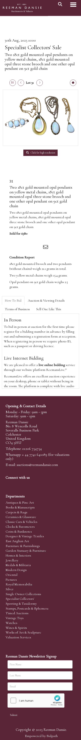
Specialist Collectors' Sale (33, 47)
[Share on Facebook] (14, 248)
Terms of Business (17, 309)
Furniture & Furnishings (23, 546)
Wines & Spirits (16, 628)
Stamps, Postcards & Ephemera (27, 608)
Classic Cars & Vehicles (21, 522)
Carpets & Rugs (16, 512)
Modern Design (16, 570)
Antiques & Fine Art (20, 502)
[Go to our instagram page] (38, 248)
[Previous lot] (21, 83)
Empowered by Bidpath (41, 736)
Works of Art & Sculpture (23, 632)
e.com (37, 465)
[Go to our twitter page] (17, 484)
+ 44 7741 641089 (34, 454)
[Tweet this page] (22, 248)
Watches (11, 623)
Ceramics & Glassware (21, 517)
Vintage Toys (15, 618)
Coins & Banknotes (19, 531)
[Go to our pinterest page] (24, 484)
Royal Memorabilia (19, 584)
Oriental (12, 575)
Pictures (11, 580)
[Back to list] (12, 83)
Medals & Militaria (18, 565)
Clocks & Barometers (20, 527)
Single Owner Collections (23, 594)
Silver (10, 589)
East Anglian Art (17, 541)
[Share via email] (46, 248)
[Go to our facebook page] (9, 484)
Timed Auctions (17, 613)
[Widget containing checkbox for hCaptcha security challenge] (36, 700)
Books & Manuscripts (20, 507)
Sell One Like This (48, 309)
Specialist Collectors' (20, 599)
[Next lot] (39, 83)
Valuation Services (18, 637)
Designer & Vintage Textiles (25, 536)
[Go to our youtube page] (32, 484)
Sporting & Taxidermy (21, 603)
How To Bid (13, 300)
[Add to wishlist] (73, 83)
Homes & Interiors (18, 555)
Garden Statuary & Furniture (26, 550)
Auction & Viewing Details (46, 300)
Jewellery (12, 560)
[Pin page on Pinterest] (30, 248)
